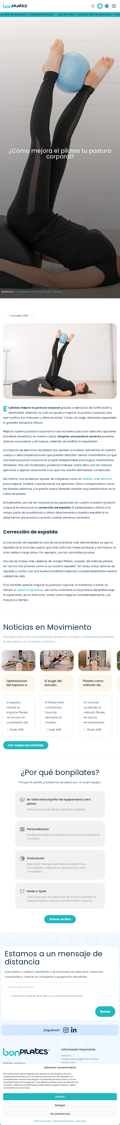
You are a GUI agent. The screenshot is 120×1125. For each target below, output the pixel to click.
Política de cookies (43, 1121)
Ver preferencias (60, 1113)
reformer (106, 479)
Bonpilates (7, 291)
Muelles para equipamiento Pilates (80, 1059)
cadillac (87, 479)
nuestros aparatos (30, 590)
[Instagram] (66, 1030)
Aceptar (60, 1096)
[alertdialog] (60, 14)
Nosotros (66, 1055)
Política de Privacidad (63, 1121)
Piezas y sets (68, 1062)
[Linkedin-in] (74, 1030)
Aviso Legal (81, 1121)
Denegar (60, 1105)
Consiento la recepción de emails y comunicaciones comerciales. (47, 996)
